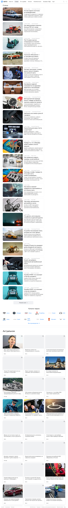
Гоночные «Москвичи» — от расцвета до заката (32, 55)
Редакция (38, 507)
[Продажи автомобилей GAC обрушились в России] (55, 452)
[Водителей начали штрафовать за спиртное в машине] (34, 452)
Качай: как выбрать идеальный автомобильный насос (33, 261)
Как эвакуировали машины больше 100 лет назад (32, 26)
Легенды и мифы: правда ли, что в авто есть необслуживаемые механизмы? (33, 173)
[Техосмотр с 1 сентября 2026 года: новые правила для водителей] (55, 388)
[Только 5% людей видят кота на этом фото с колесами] (13, 367)
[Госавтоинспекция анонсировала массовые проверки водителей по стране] (55, 345)
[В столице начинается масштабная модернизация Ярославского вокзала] (55, 367)
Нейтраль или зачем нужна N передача (33, 114)
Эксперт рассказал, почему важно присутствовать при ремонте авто (33, 71)
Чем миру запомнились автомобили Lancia (31, 202)
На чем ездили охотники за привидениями (32, 11)
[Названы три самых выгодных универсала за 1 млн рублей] (13, 495)
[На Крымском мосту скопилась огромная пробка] (34, 431)
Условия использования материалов (49, 507)
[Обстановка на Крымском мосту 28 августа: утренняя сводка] (34, 388)
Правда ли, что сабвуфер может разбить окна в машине (32, 144)
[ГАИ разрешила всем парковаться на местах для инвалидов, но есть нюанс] (55, 409)
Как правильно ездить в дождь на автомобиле (31, 158)
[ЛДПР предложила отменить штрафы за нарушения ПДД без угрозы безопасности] (13, 409)
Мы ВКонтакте (33, 507)
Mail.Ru (2, 507)
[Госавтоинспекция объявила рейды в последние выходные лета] (55, 495)
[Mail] (2, 1)
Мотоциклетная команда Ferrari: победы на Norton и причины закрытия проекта (33, 100)
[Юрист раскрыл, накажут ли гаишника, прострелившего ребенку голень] (34, 367)
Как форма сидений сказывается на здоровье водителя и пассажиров (32, 85)
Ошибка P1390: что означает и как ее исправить (33, 275)
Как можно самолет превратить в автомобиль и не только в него (33, 188)
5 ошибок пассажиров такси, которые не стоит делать (33, 231)
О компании (7, 507)
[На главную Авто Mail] (5, 1)
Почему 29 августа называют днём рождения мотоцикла (33, 246)
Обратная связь (60, 507)
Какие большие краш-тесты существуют (33, 129)
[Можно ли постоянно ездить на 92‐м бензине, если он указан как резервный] (13, 431)
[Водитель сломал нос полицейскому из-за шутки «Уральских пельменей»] (34, 345)
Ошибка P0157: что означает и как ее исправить (33, 290)
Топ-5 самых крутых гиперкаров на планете (31, 41)
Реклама (12, 507)
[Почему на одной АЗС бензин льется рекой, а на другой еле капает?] (34, 473)
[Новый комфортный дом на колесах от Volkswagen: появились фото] (13, 473)
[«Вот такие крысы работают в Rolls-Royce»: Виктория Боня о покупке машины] (13, 345)
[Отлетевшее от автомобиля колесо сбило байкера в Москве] (55, 431)
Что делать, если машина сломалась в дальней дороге (33, 217)
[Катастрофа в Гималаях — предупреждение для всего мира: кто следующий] (13, 388)
